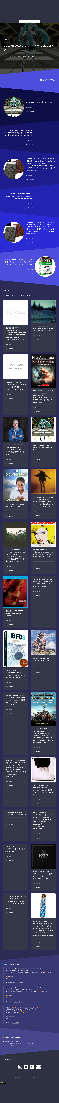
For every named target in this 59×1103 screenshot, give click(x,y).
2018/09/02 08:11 (18, 1001)
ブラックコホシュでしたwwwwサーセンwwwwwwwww (19, 1043)
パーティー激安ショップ (11, 1045)
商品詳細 (32, 111)
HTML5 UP (38, 1077)
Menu (54, 2)
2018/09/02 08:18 (15, 1022)
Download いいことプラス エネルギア (13, 1077)
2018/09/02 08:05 (19, 982)
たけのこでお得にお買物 (11, 1041)
